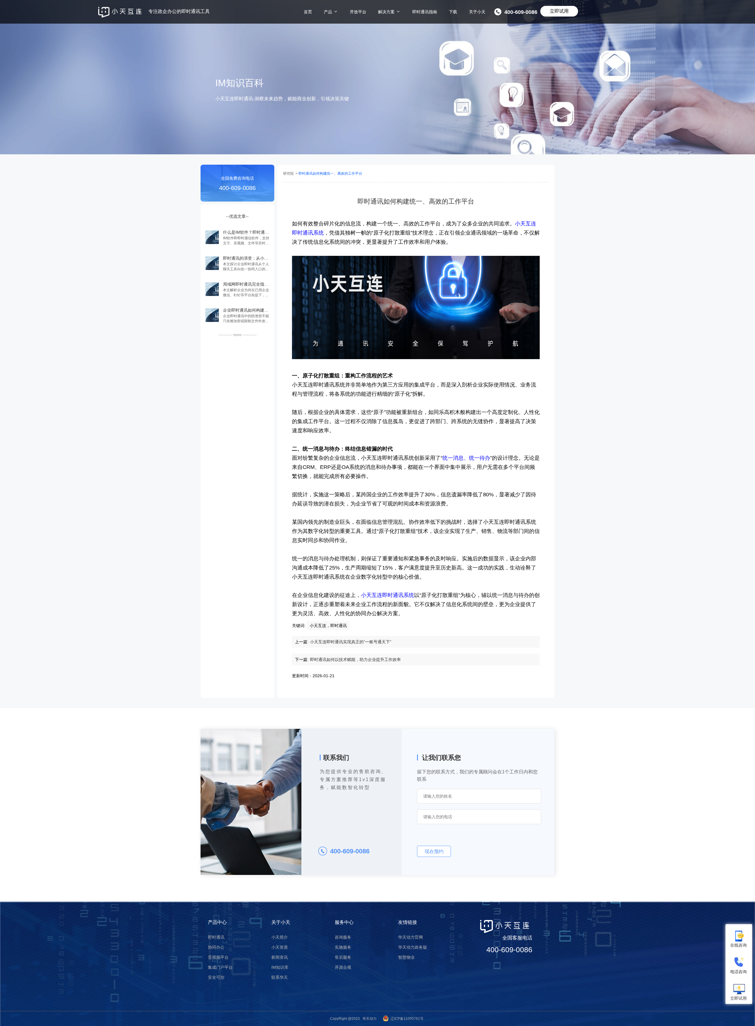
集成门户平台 (220, 967)
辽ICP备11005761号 (407, 1019)
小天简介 (279, 937)
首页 (308, 11)
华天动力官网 (410, 937)
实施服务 (343, 947)
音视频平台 (218, 957)
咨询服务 (343, 937)
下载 (453, 11)
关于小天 (477, 11)
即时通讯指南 (424, 11)
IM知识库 (279, 967)
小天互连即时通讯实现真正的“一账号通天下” (350, 641)
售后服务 (343, 957)
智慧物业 (406, 957)
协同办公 (216, 947)
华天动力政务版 (412, 947)
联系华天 (279, 977)
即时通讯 (216, 937)
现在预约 (434, 851)
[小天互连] (120, 12)
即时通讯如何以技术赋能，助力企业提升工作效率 (355, 659)
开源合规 (343, 967)
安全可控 (216, 977)
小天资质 (279, 947)
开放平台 (358, 11)
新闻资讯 (279, 957)
